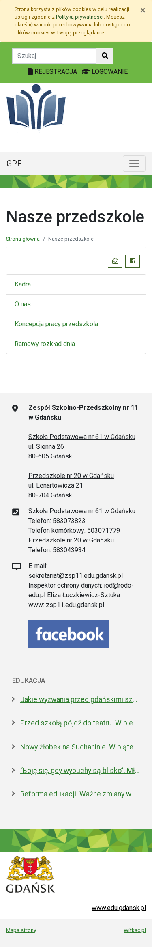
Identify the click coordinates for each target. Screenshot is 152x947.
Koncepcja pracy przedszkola (56, 324)
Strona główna (23, 239)
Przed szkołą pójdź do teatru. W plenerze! (80, 723)
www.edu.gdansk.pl (119, 908)
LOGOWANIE (109, 71)
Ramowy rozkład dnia (45, 344)
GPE (14, 163)
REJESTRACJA (56, 71)
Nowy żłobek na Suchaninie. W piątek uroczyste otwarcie (80, 747)
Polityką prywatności (80, 17)
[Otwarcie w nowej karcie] (68, 633)
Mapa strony (21, 930)
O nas (23, 304)
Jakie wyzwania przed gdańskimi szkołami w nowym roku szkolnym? (80, 699)
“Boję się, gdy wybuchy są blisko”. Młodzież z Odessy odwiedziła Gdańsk (80, 770)
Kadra (23, 284)
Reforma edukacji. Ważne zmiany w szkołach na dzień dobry (80, 794)
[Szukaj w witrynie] (104, 56)
